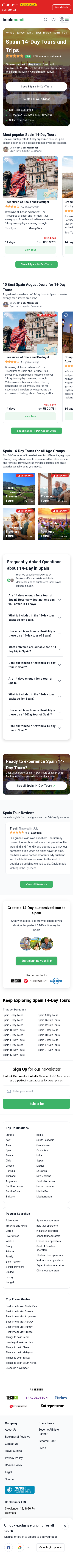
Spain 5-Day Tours (13, 1044)
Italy (8, 1140)
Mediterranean (44, 1196)
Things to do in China (17, 1347)
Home (9, 32)
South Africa (13, 1191)
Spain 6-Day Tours (13, 1035)
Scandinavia (43, 1145)
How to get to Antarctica (19, 1342)
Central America (45, 1181)
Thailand (11, 1176)
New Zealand (43, 1176)
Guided (10, 1272)
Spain (9, 1150)
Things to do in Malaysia (19, 1352)
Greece (10, 1165)
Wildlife (10, 1241)
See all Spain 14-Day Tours (36, 86)
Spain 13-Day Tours (14, 1054)
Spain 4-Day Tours (48, 1015)
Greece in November (17, 1368)
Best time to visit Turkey (19, 1326)
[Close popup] (65, 1526)
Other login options (50, 1547)
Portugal (10, 1170)
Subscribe (36, 1104)
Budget (10, 1282)
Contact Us (11, 1443)
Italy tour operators (47, 1225)
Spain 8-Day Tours (13, 1015)
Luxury (9, 1277)
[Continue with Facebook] (8, 1547)
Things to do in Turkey (18, 1357)
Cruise (9, 1230)
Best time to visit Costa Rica (21, 1306)
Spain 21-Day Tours (49, 1049)
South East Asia (45, 1140)
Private (10, 1251)
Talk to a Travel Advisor (36, 99)
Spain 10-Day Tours (14, 1030)
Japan (40, 1160)
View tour (30, 249)
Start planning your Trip (36, 960)
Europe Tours (24, 32)
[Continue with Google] (20, 1547)
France (9, 1155)
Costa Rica (42, 1150)
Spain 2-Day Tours (48, 1040)
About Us (10, 1429)
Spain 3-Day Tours (48, 1030)
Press (42, 1448)
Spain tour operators (48, 1220)
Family (9, 1256)
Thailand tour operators (49, 1255)
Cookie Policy (13, 1465)
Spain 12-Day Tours (49, 1025)
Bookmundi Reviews (17, 1436)
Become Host (46, 1441)
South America (14, 1186)
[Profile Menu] (64, 19)
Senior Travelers (15, 1266)
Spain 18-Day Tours (49, 1035)
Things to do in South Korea (21, 1362)
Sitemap (10, 1479)
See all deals (61, 7)
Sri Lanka (41, 1170)
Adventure (12, 1220)
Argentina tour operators (50, 1265)
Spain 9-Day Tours (13, 1020)
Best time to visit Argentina (21, 1316)
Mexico (40, 1165)
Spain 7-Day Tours (13, 1025)
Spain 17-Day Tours (49, 1044)
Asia (8, 1145)
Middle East (42, 1191)
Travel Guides (13, 1451)
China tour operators (48, 1270)
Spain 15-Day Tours (49, 1020)
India (39, 1155)
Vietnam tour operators (49, 1260)
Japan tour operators (48, 1236)
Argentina (11, 1181)
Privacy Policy (14, 1458)
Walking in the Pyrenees (20, 868)
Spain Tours (42, 32)
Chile (8, 1160)
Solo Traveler (13, 1261)
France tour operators (48, 1241)
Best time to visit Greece (19, 1311)
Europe (10, 1134)
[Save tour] (6, 160)
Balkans (10, 1196)
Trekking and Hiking (16, 1225)
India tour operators (47, 1230)
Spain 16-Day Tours (14, 1049)
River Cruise (12, 1236)
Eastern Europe (45, 1186)
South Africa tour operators (46, 1248)
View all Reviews (36, 884)
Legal (8, 1472)
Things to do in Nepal (17, 1337)
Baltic (39, 1134)
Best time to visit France (19, 1332)
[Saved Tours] (53, 19)
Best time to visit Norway (19, 1321)
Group (9, 1246)
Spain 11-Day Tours (14, 1040)
